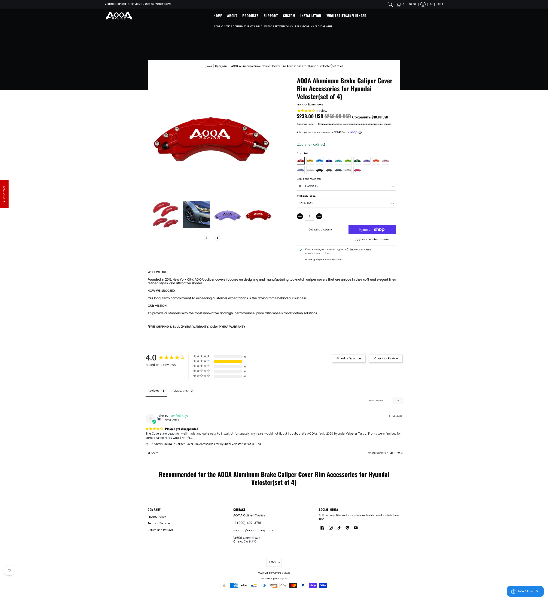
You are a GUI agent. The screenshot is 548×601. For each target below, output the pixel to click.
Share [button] (154, 453)
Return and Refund (160, 530)
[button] (406, 4)
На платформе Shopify (274, 578)
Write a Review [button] (388, 358)
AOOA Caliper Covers (269, 572)
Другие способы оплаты (372, 239)
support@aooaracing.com (253, 530)
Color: (302, 153)
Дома (209, 66)
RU (431, 4)
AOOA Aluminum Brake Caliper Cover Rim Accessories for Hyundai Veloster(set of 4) (200, 444)
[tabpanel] (274, 300)
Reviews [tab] (153, 391)
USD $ (439, 4)
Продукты (221, 66)
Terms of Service (159, 523)
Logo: (309, 178)
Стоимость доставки (330, 124)
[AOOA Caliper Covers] (119, 16)
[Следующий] (217, 238)
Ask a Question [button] (351, 358)
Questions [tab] (181, 391)
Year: (306, 195)
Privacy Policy (157, 517)
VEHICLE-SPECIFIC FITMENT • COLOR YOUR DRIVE (138, 4)
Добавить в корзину (320, 229)
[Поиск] (390, 4)
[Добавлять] (319, 216)
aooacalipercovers (310, 104)
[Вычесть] (300, 216)
